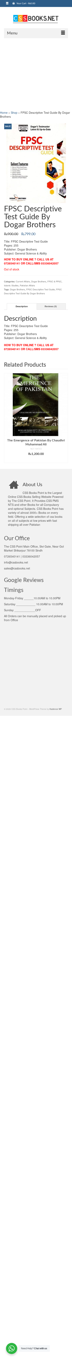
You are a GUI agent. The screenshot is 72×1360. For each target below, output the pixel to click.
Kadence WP (56, 709)
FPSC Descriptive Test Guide (40, 289)
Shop (14, 113)
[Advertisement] (36, 74)
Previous (7, 418)
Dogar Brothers (38, 281)
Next (64, 418)
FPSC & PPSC (54, 281)
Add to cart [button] (36, 459)
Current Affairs (23, 281)
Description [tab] (22, 306)
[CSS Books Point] (36, 18)
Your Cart (25, 3)
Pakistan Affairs (27, 285)
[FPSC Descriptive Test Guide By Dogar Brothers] (36, 163)
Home (4, 113)
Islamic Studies (11, 285)
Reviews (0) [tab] (51, 306)
